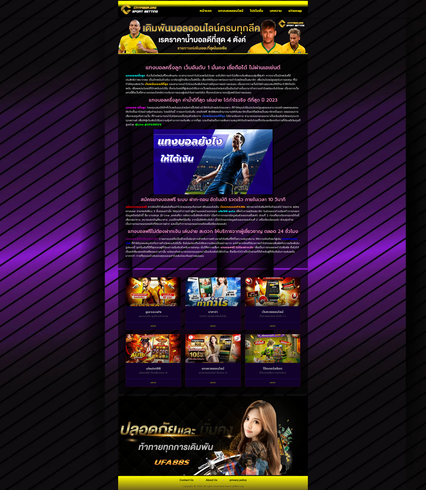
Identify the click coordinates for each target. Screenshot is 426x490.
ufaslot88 (153, 368)
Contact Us (187, 480)
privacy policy (238, 480)
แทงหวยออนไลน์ (213, 368)
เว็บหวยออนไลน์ (272, 312)
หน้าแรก (206, 10)
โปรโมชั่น (256, 10)
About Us (211, 480)
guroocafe (153, 312)
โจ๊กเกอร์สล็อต (272, 368)
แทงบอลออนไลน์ (230, 10)
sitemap (295, 10)
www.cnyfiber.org (234, 486)
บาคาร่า (213, 312)
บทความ (276, 10)
